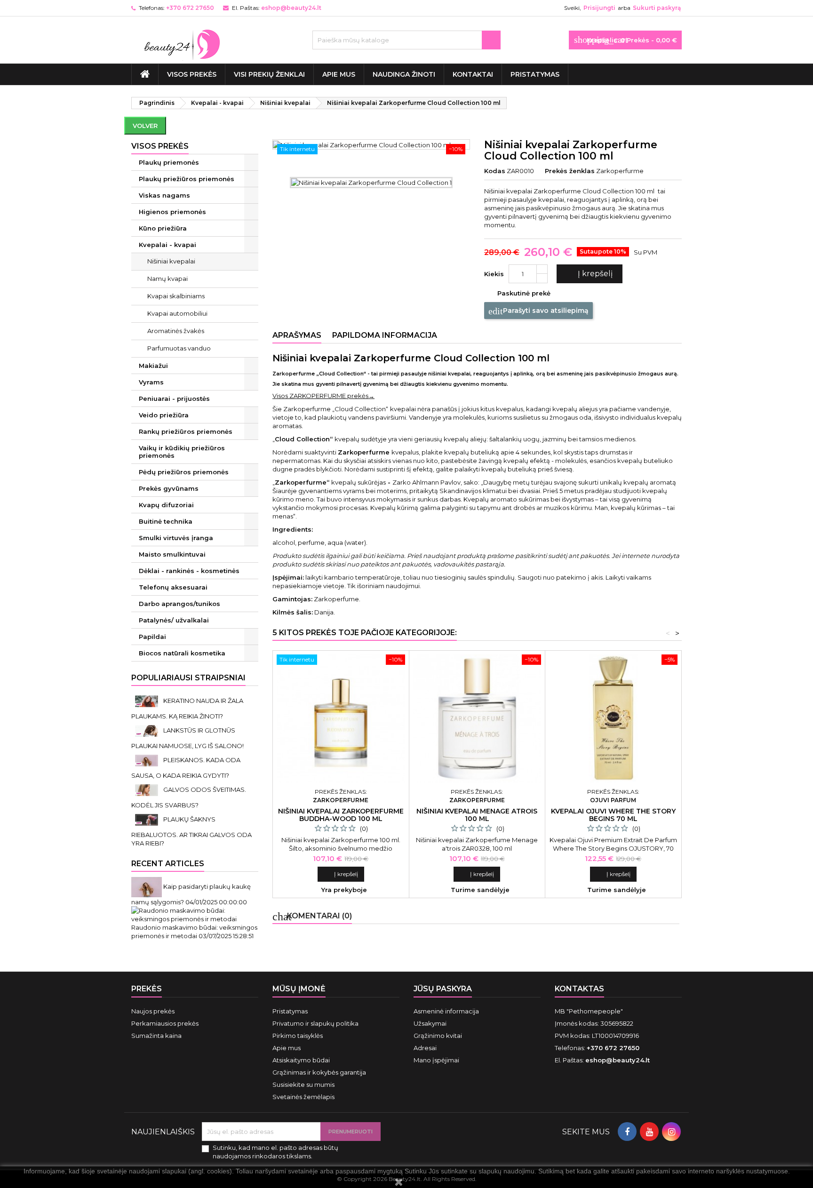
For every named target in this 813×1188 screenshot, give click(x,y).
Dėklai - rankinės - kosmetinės (189, 570)
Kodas (494, 171)
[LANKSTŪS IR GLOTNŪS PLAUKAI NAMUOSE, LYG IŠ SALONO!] (147, 730)
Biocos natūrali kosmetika (182, 653)
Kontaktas (579, 988)
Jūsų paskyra (443, 988)
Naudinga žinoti (404, 74)
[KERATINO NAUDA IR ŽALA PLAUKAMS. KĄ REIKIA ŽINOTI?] (147, 700)
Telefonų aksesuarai (173, 587)
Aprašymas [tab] (296, 335)
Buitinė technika (165, 521)
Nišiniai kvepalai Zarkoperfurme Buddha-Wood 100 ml (341, 815)
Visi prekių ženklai (269, 74)
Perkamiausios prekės (165, 1023)
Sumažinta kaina (156, 1035)
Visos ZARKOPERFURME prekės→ (323, 395)
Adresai (425, 1048)
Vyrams (151, 382)
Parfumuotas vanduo (179, 348)
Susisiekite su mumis (303, 1084)
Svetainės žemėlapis (303, 1096)
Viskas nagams (164, 195)
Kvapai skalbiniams (176, 296)
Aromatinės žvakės (175, 331)
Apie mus (338, 74)
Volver (145, 125)
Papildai (152, 636)
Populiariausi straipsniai (188, 677)
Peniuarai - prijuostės (174, 398)
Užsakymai (430, 1023)
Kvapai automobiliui (177, 313)
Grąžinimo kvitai (438, 1035)
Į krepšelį (589, 274)
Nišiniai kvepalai (171, 261)
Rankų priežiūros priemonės (185, 431)
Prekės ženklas (570, 171)
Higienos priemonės (172, 211)
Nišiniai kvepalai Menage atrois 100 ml (476, 815)
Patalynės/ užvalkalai (174, 620)
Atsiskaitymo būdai (301, 1060)
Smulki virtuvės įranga (176, 538)
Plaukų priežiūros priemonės (186, 179)
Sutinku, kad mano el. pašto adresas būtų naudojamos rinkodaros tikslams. (275, 1152)
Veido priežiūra (164, 415)
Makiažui (153, 365)
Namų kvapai (167, 278)
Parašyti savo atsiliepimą (538, 311)
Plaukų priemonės (169, 162)
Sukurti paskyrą (657, 7)
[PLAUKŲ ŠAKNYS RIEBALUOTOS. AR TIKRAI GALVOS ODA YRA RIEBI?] (147, 819)
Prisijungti (599, 7)
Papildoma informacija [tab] (384, 335)
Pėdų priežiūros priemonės (184, 472)
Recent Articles (167, 863)
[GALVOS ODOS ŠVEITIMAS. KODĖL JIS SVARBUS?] (147, 789)
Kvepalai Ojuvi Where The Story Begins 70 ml (613, 815)
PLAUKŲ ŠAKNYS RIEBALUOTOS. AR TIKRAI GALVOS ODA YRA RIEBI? (191, 831)
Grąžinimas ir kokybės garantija (319, 1072)
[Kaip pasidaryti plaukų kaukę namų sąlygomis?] (147, 886)
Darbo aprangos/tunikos (179, 603)
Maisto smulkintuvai (172, 554)
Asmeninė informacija (446, 1011)
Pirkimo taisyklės (297, 1035)
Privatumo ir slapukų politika (315, 1023)
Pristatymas (534, 74)
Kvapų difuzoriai (166, 505)
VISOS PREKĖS (191, 74)
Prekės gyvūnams (169, 488)
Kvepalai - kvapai (167, 244)
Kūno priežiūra (163, 228)
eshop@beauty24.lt (291, 7)
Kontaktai (473, 74)
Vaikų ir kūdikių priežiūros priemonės (182, 451)
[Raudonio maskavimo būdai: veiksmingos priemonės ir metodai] (194, 913)
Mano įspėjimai (436, 1060)
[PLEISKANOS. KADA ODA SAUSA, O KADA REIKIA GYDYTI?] (147, 760)
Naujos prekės (153, 1011)
